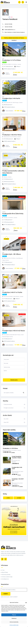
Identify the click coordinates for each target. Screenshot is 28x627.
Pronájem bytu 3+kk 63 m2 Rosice (13, 330)
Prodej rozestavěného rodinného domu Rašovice (13, 172)
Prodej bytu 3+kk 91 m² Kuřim (12, 292)
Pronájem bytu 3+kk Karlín (11, 98)
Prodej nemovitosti (14, 404)
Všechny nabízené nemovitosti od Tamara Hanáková (14, 38)
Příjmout (14, 614)
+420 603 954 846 (8, 24)
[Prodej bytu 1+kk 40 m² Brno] (7, 483)
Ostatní (3, 211)
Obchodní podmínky (6, 574)
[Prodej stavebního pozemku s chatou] (7, 460)
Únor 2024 (14, 418)
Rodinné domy (5, 169)
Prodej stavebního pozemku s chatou (16, 457)
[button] (26, 602)
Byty (3, 58)
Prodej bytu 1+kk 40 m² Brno (11, 135)
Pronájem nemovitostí (14, 407)
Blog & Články (5, 572)
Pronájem (19, 497)
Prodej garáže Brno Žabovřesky (12, 213)
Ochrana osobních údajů (14, 625)
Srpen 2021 (14, 422)
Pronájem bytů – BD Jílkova (11, 254)
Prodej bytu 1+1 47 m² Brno (11, 60)
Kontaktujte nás (5, 579)
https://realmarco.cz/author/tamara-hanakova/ (15, 32)
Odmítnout (14, 618)
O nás (3, 570)
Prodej (8, 497)
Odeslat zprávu (14, 380)
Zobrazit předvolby (14, 622)
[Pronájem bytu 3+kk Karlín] (7, 471)
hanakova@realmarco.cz (10, 29)
